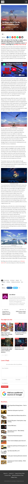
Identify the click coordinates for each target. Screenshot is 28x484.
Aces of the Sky (6, 280)
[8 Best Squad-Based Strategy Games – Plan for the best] (3, 407)
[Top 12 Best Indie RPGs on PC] (3, 452)
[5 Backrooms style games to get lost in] (3, 412)
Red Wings (8, 282)
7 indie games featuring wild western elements (17, 455)
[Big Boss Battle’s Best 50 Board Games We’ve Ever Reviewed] (3, 417)
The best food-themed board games (14, 435)
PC (20, 280)
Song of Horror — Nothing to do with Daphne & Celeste (6, 313)
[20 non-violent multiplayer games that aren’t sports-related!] (3, 442)
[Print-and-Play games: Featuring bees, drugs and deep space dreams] (3, 422)
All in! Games (12, 280)
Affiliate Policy (14, 477)
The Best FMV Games (11, 425)
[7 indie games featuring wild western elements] (3, 457)
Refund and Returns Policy (18, 475)
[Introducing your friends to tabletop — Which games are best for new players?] (3, 462)
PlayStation (3, 282)
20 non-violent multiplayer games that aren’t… (16, 440)
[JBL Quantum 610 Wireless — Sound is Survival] (21, 327)
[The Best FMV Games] (3, 427)
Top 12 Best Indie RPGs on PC (13, 450)
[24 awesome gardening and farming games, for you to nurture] (3, 447)
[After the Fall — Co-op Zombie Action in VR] (21, 342)
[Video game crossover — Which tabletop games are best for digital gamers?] (3, 432)
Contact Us (11, 473)
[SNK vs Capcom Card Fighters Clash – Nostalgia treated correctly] (7, 327)
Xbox (22, 282)
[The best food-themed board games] (3, 437)
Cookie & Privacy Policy (20, 473)
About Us (5, 473)
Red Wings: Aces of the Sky (15, 282)
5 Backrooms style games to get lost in (15, 410)
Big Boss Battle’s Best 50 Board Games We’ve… (17, 415)
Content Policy (7, 475)
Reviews (4, 19)
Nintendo (17, 280)
